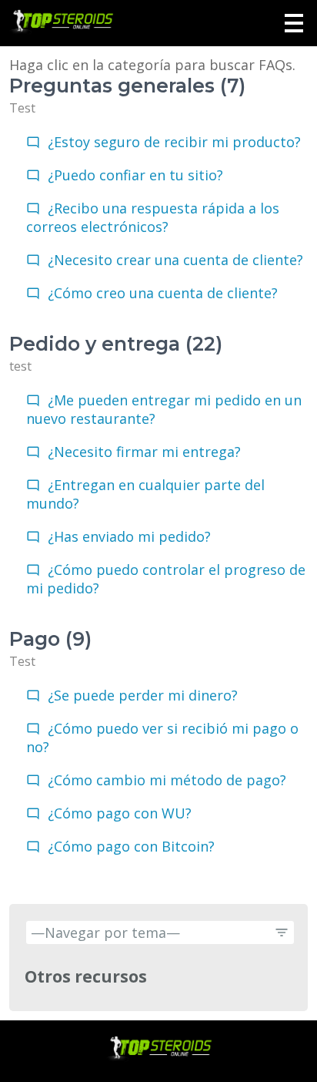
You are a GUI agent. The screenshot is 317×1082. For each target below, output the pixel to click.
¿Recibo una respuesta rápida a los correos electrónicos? (152, 217)
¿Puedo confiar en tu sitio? (135, 175)
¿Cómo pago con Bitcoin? (131, 846)
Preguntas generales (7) (127, 85)
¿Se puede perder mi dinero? (143, 695)
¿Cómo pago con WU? (120, 813)
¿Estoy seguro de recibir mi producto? (174, 142)
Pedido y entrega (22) (115, 343)
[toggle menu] (294, 23)
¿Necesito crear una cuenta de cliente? (175, 259)
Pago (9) (50, 638)
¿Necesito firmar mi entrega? (144, 451)
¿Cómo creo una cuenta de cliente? (163, 293)
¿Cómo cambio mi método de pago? (167, 780)
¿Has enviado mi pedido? (129, 536)
